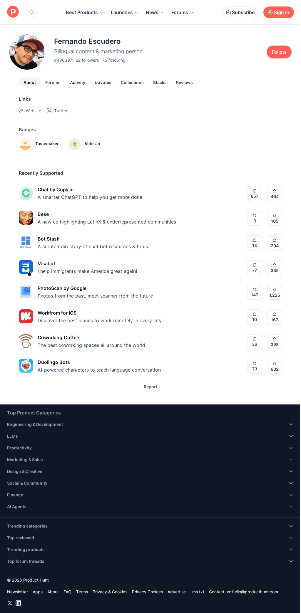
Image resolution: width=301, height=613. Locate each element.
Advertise (177, 591)
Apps (38, 591)
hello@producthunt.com (255, 591)
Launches (122, 12)
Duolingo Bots (54, 362)
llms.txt (197, 591)
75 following (114, 60)
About (30, 82)
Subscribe (243, 12)
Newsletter (17, 591)
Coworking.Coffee (58, 337)
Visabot (46, 263)
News (152, 12)
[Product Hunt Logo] (13, 12)
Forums (179, 12)
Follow (279, 52)
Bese (43, 214)
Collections (132, 82)
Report (150, 386)
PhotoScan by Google (62, 288)
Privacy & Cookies (110, 591)
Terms (82, 591)
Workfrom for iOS (57, 313)
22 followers (87, 60)
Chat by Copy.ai (55, 189)
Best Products (82, 12)
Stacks (160, 82)
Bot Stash (49, 239)
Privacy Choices (147, 591)
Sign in (281, 12)
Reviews (184, 82)
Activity (77, 82)
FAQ (67, 591)
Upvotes (103, 82)
